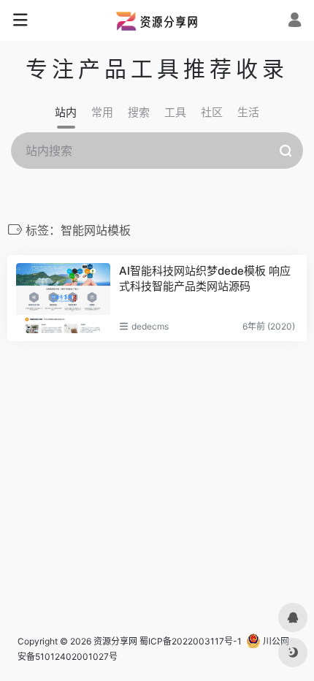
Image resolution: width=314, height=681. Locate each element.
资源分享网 (115, 641)
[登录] (294, 21)
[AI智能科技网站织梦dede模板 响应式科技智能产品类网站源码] (63, 298)
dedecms (150, 326)
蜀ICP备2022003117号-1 (190, 641)
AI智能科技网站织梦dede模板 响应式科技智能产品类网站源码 (205, 278)
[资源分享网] (157, 20)
